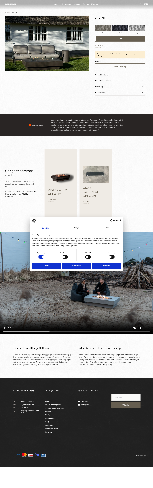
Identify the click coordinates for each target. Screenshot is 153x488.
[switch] (65, 257)
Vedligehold (50, 415)
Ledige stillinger (51, 429)
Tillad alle (106, 265)
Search (48, 401)
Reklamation (50, 418)
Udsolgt (98, 61)
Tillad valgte (76, 265)
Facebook (84, 401)
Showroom (66, 4)
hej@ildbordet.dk (27, 405)
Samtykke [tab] (45, 228)
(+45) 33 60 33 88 (28, 402)
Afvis (47, 265)
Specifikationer (102, 75)
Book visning (120, 67)
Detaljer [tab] (76, 228)
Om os (86, 4)
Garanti (48, 411)
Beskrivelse (100, 93)
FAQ (47, 422)
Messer (77, 4)
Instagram (85, 405)
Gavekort (49, 425)
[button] (87, 43)
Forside (7, 12)
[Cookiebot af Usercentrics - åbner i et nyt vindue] (112, 220)
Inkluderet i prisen (103, 81)
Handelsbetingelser (53, 405)
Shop (56, 4)
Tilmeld (126, 405)
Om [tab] (107, 228)
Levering (99, 87)
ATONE (14, 12)
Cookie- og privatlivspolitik (55, 408)
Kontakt (95, 4)
